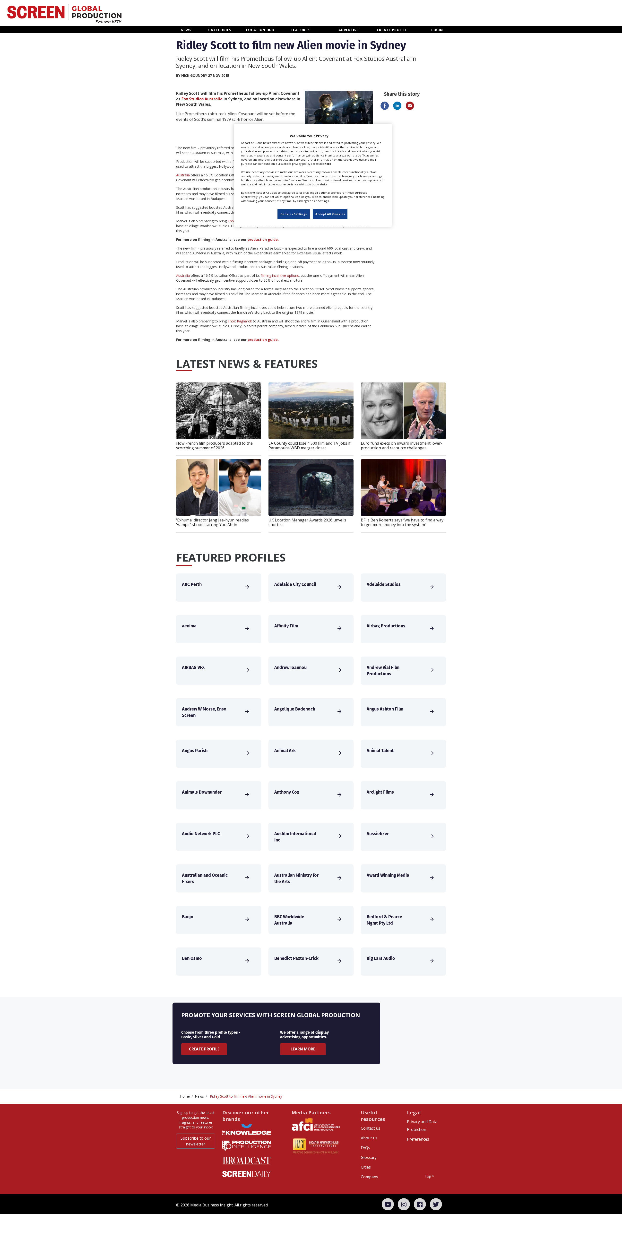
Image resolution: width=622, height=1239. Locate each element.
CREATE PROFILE (392, 29)
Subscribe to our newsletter (196, 1141)
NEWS (186, 29)
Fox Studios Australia (202, 99)
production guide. (263, 239)
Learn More (303, 1049)
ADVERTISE (348, 29)
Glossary (369, 1157)
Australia (183, 175)
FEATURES (300, 29)
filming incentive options (280, 275)
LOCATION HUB (260, 29)
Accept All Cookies (330, 214)
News (199, 1096)
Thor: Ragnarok (240, 321)
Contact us (370, 1128)
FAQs (365, 1147)
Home (185, 1096)
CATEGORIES (219, 29)
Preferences (418, 1139)
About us (369, 1138)
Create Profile (204, 1049)
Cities (366, 1167)
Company (369, 1176)
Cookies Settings (293, 214)
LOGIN (437, 29)
